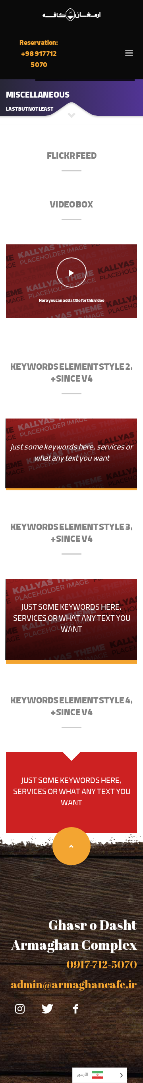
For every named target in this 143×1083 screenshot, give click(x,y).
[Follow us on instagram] (20, 1009)
